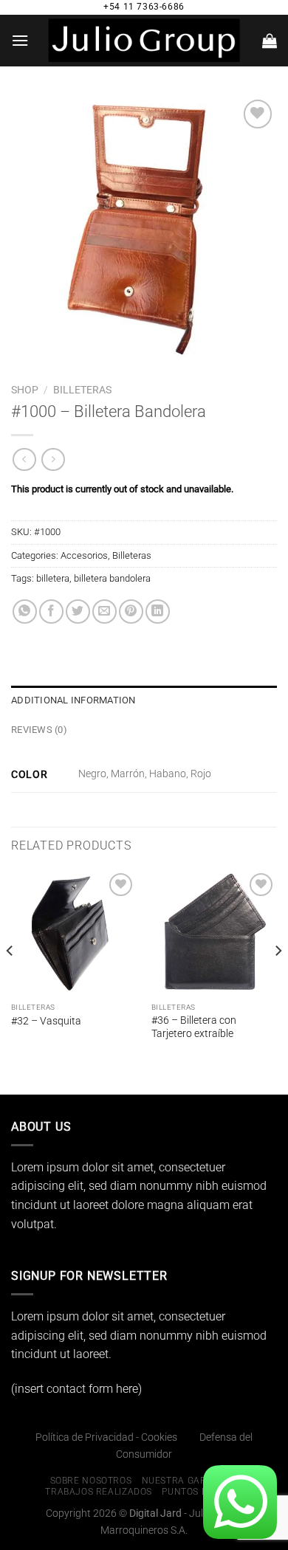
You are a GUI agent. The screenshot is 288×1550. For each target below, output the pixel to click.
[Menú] (20, 40)
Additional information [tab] (73, 700)
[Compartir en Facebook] (51, 611)
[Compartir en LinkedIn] (157, 611)
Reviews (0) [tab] (39, 729)
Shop (24, 390)
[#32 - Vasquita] (74, 932)
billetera (52, 578)
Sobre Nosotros (91, 1480)
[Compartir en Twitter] (78, 611)
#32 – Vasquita (46, 1021)
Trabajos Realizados (98, 1492)
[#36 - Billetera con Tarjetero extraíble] (214, 932)
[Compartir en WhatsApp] (25, 611)
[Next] (277, 980)
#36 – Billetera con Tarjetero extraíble (193, 1026)
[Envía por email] (104, 611)
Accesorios (84, 555)
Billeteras (82, 390)
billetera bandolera (112, 578)
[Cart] (269, 40)
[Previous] (10, 980)
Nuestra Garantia (188, 1480)
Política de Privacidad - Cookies (106, 1437)
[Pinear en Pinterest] (131, 611)
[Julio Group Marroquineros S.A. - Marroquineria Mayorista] (144, 40)
